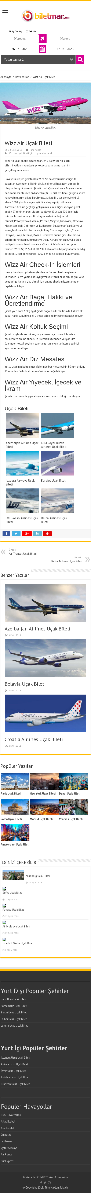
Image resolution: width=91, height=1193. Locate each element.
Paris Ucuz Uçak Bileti (13, 999)
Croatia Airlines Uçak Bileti (34, 739)
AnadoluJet (7, 1128)
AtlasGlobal (8, 1121)
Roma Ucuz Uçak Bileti (14, 1006)
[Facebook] (41, 1182)
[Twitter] (45, 1182)
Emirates (6, 1135)
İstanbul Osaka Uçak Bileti (18, 943)
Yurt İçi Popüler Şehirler (34, 1047)
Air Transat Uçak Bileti (23, 552)
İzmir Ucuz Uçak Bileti (13, 1071)
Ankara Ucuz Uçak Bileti (15, 1064)
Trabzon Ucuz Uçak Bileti (15, 1084)
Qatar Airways (9, 1148)
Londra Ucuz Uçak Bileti (14, 1025)
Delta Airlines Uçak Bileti (66, 559)
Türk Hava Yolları (11, 1115)
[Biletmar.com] (45, 15)
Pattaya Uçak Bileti (14, 910)
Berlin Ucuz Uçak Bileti (14, 1012)
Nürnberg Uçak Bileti (38, 876)
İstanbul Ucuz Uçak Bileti (15, 1057)
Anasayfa (5, 77)
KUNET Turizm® (46, 1177)
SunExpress (8, 1161)
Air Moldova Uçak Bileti (16, 926)
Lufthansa (6, 1141)
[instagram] (49, 1182)
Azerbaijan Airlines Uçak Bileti (37, 628)
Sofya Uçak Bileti (12, 893)
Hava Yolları (22, 77)
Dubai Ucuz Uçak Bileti (14, 1019)
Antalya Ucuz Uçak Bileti (15, 1077)
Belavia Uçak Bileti (25, 684)
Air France (6, 1154)
